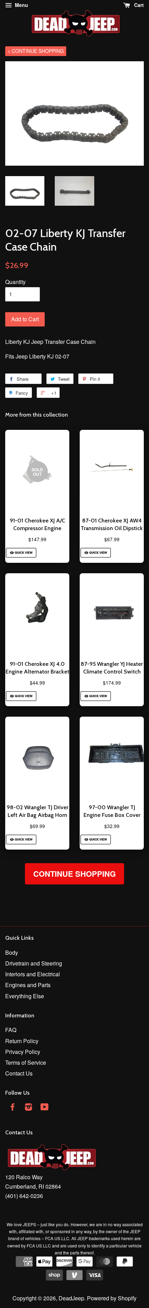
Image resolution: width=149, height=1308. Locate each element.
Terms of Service (25, 1062)
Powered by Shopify (112, 1298)
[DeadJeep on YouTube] (45, 1108)
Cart (138, 4)
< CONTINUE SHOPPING (36, 50)
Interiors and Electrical (32, 974)
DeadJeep (71, 1298)
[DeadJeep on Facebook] (12, 1108)
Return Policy (21, 1041)
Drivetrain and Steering (33, 963)
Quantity (15, 282)
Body (11, 952)
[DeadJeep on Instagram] (28, 1108)
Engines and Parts (28, 985)
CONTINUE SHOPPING (74, 873)
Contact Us (19, 1073)
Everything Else (24, 996)
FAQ (10, 1030)
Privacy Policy (22, 1052)
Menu (21, 4)
